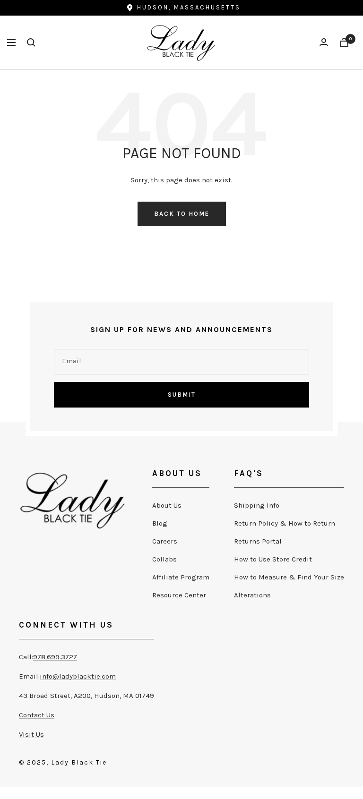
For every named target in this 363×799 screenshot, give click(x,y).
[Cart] (344, 42)
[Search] (31, 42)
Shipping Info (256, 505)
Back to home (181, 213)
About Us (167, 505)
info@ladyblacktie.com (78, 676)
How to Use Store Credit (273, 559)
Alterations (252, 595)
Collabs (164, 559)
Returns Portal (258, 541)
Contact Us (36, 715)
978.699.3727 (55, 657)
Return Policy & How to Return (284, 523)
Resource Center (179, 595)
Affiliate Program (180, 577)
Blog (159, 523)
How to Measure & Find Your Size (289, 577)
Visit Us (31, 734)
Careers (164, 541)
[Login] (324, 42)
